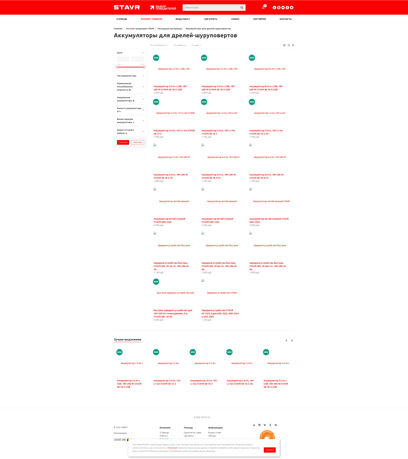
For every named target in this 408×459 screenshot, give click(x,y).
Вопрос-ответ (215, 433)
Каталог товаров (151, 19)
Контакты (286, 19)
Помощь (188, 427)
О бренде (121, 19)
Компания (165, 427)
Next (292, 340)
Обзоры (212, 436)
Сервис (235, 19)
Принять (270, 450)
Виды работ (183, 19)
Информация (215, 427)
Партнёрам (259, 19)
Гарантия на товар (192, 433)
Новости (164, 436)
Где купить (210, 19)
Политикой (172, 448)
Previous (286, 340)
